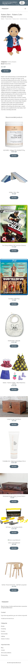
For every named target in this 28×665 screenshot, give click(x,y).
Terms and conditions (6, 652)
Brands (2, 626)
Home (2, 18)
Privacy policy (4, 655)
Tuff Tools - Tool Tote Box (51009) (14, 527)
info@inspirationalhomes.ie (7, 618)
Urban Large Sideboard (14, 542)
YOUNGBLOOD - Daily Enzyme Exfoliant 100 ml (14, 461)
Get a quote (22, 3)
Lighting (3, 636)
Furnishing (3, 628)
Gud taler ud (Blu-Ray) (14, 298)
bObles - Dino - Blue (14, 192)
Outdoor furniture (5, 638)
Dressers (14, 61)
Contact (3, 650)
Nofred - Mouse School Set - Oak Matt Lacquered (14, 585)
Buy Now (6, 70)
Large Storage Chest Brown (14, 419)
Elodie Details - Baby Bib (14, 340)
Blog (2, 647)
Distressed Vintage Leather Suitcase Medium (14, 496)
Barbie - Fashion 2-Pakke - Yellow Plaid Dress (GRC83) (14, 383)
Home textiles (4, 633)
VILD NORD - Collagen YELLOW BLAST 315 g (14, 150)
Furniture (9, 61)
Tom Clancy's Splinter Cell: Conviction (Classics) (14, 245)
